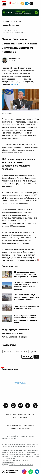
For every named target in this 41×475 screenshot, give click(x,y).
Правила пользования (20, 428)
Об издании (11, 414)
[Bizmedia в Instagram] (24, 471)
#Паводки (23, 337)
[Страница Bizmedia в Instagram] (5, 405)
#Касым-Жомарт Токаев (12, 333)
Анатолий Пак (14, 58)
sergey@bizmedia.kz (8, 463)
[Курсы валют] (22, 3)
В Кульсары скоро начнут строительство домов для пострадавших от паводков (25, 274)
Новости (17, 21)
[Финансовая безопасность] (14, 3)
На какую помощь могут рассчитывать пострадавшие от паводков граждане (26, 297)
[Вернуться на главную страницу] (37, 31)
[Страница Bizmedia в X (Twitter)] (35, 405)
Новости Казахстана (10, 25)
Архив (15, 418)
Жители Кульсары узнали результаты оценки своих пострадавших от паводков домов (25, 319)
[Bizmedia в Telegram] (37, 471)
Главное (5, 21)
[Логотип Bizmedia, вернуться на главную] (4, 3)
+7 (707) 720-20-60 (22, 461)
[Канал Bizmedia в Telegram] (20, 405)
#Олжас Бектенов (9, 337)
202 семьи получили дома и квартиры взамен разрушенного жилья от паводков (26, 285)
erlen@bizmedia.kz (27, 465)
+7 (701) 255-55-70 (15, 465)
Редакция (22, 414)
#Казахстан (24, 330)
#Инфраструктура (9, 330)
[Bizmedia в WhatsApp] (30, 471)
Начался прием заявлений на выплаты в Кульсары (26, 307)
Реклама (31, 414)
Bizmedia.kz (15, 84)
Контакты (24, 418)
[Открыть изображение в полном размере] (20, 100)
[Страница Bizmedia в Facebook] (27, 405)
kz (31, 3)
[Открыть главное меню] (37, 3)
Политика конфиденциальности (20, 425)
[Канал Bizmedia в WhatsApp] (13, 405)
